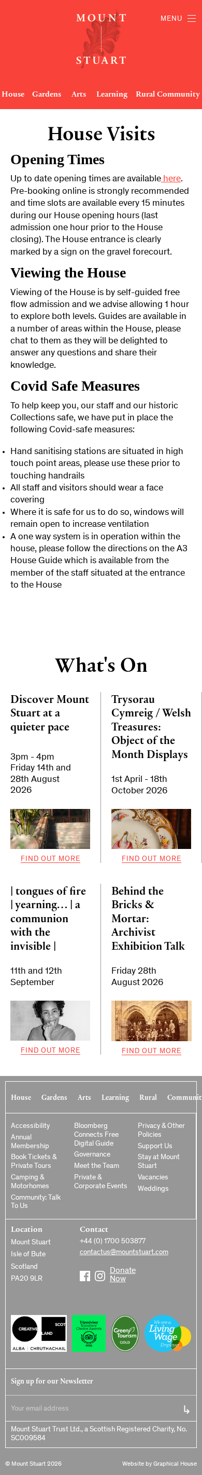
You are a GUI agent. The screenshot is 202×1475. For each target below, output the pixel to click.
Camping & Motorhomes (30, 1182)
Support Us (155, 1146)
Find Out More (50, 859)
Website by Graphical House (159, 1464)
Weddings (153, 1189)
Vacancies (153, 1177)
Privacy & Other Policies (161, 1131)
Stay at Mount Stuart (159, 1162)
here (171, 179)
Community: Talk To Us (36, 1202)
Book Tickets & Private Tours (33, 1162)
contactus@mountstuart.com (124, 1252)
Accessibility (30, 1126)
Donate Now (115, 1272)
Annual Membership (30, 1142)
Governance (92, 1155)
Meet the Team (96, 1166)
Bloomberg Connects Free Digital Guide (96, 1135)
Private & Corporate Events (100, 1182)
